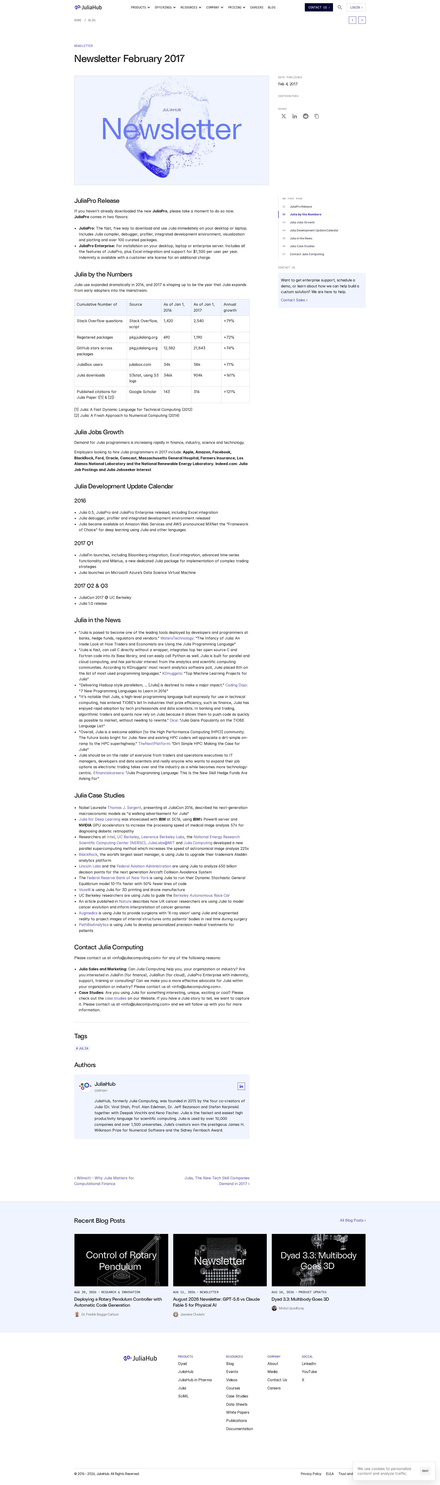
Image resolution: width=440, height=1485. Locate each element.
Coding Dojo (236, 685)
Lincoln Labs (90, 866)
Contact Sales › (294, 300)
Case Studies (237, 1396)
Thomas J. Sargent (124, 807)
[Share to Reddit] (305, 116)
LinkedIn (309, 1363)
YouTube (309, 1371)
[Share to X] (283, 116)
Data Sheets (236, 1404)
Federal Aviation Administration (144, 866)
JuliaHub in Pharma (195, 1380)
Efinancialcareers (108, 773)
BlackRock (88, 854)
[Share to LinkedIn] (295, 116)
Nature (125, 901)
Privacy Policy (311, 1474)
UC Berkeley (128, 837)
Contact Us (277, 1380)
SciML (183, 1396)
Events (232, 1371)
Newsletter (83, 46)
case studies (115, 998)
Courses (233, 1388)
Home (78, 20)
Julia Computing (198, 842)
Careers (274, 1388)
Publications (236, 1420)
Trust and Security (352, 1474)
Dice (173, 720)
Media (272, 1371)
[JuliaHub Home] (88, 7)
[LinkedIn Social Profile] (241, 1086)
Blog (92, 20)
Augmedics (88, 913)
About (272, 1363)
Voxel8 (85, 889)
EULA (330, 1474)
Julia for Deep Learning (99, 819)
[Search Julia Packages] (339, 7)
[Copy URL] (316, 116)
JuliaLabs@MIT (161, 842)
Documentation (239, 1428)
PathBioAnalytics (94, 924)
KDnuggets (172, 673)
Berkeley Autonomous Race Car (201, 895)
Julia (182, 1388)
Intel (111, 837)
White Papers (237, 1412)
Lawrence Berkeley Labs (162, 837)
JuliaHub (185, 1371)
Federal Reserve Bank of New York (118, 877)
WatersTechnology (176, 638)
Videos (231, 1380)
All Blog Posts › (353, 1220)
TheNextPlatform (154, 743)
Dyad (182, 1363)
